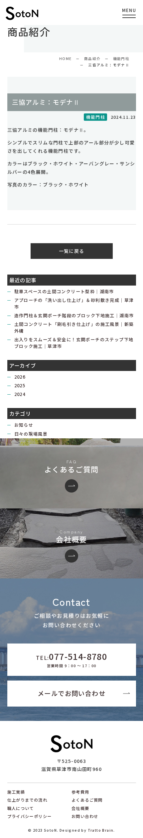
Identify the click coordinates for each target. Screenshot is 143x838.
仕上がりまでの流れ (27, 800)
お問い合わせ (85, 816)
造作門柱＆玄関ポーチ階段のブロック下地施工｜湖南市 (74, 315)
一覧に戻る (71, 251)
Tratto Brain (101, 830)
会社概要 (80, 808)
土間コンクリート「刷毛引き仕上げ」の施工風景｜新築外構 (74, 327)
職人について (20, 808)
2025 (20, 385)
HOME (65, 58)
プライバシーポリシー (29, 816)
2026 (20, 377)
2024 (20, 394)
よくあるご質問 (87, 800)
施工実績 (16, 792)
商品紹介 (92, 58)
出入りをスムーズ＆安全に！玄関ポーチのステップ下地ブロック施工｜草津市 (74, 342)
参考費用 (80, 792)
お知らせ (24, 425)
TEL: (71, 659)
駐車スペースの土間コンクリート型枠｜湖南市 (64, 291)
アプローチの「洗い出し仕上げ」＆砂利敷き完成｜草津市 (74, 303)
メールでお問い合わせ (71, 693)
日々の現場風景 (31, 434)
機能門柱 (121, 58)
